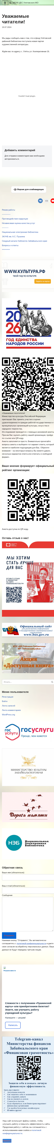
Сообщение (7, 895)
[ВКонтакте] (40, 200)
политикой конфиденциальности (31, 943)
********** (6, 250)
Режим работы (8, 210)
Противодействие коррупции (15, 219)
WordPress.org (8, 714)
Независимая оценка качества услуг (18, 223)
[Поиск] (10, 3)
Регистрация (7, 697)
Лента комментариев (11, 710)
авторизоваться (12, 159)
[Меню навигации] (5, 3)
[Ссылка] (46, 200)
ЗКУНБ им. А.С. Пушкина (13, 236)
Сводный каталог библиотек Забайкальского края (24, 241)
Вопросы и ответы (10, 245)
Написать (13, 1025)
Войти (4, 701)
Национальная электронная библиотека (20, 232)
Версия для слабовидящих (30, 189)
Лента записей (8, 706)
